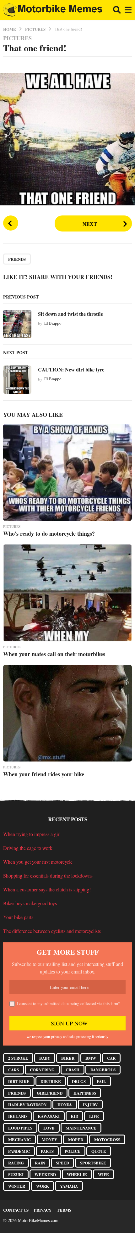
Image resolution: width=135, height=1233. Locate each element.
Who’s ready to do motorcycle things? (49, 533)
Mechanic (19, 1139)
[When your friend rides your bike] (67, 713)
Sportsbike (93, 1163)
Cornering (42, 1070)
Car (111, 1058)
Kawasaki (49, 1116)
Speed (62, 1163)
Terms (64, 1210)
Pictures (17, 38)
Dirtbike (50, 1081)
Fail (101, 1081)
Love (49, 1128)
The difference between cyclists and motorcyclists (52, 931)
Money (49, 1139)
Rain (40, 1163)
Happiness (84, 1093)
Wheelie (77, 1174)
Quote (98, 1151)
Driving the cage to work (27, 848)
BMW (90, 1058)
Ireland (17, 1116)
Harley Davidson (27, 1104)
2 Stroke (18, 1058)
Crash (72, 1070)
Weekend (45, 1174)
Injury (90, 1104)
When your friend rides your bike (43, 774)
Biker (67, 1058)
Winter (16, 1186)
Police (72, 1151)
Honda (64, 1104)
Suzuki (16, 1174)
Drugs (79, 1081)
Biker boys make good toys (30, 903)
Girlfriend (49, 1093)
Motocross (107, 1139)
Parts (47, 1151)
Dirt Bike (19, 1081)
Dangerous (103, 1070)
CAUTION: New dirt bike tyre (71, 369)
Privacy (42, 1210)
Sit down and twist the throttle (70, 314)
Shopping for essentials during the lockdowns (48, 875)
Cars (13, 1070)
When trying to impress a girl (32, 834)
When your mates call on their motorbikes (54, 654)
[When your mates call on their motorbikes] (67, 592)
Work (42, 1186)
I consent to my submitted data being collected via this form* (68, 1003)
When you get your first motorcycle (38, 861)
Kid (74, 1116)
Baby (44, 1058)
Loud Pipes (20, 1128)
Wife (103, 1174)
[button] (117, 10)
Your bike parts (18, 917)
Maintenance (81, 1128)
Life (94, 1116)
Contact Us (16, 1210)
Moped (75, 1139)
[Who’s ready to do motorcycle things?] (67, 472)
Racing (16, 1163)
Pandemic (19, 1151)
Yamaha (69, 1186)
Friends (17, 259)
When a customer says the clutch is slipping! (47, 889)
